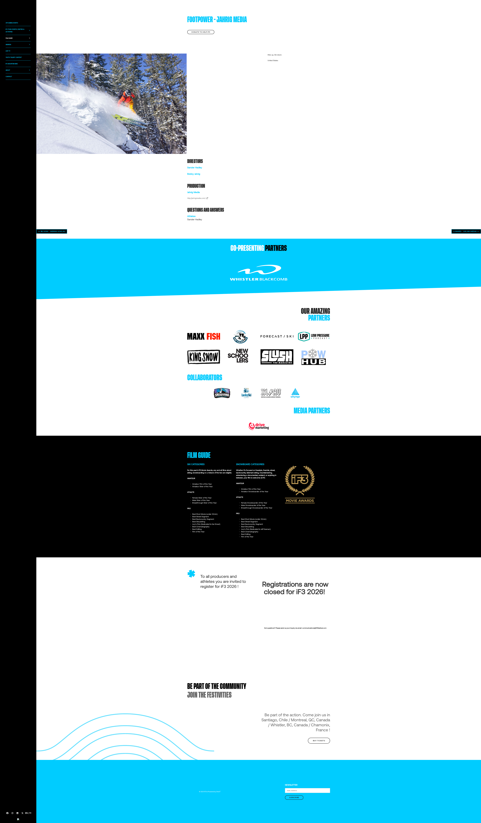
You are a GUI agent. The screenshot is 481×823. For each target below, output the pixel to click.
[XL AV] (271, 393)
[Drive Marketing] (258, 426)
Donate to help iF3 (201, 32)
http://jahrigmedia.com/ (196, 198)
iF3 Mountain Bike (12, 63)
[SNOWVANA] (222, 393)
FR (30, 813)
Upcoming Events (12, 23)
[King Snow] (203, 357)
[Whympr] (295, 393)
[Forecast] (277, 336)
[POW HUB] (313, 357)
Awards (8, 44)
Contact (9, 76)
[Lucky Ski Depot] (246, 393)
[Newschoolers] (238, 355)
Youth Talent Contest (14, 57)
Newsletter (291, 785)
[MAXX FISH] (203, 336)
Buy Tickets (319, 741)
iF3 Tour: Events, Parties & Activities (15, 30)
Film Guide (9, 38)
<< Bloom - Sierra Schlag (51, 231)
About (8, 70)
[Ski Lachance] (240, 336)
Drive (218, 791)
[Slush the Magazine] (277, 357)
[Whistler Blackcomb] (258, 272)
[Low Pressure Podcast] (313, 336)
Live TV (8, 51)
